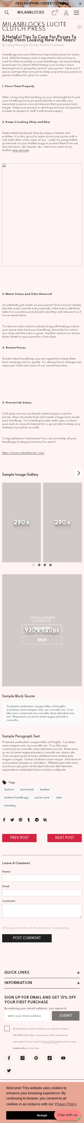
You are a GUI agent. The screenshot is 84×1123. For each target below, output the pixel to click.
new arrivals (20, 150)
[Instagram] (22, 1058)
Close (80, 3)
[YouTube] (63, 1058)
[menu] (76, 12)
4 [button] (50, 565)
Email (5, 886)
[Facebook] (4, 819)
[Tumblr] (29, 819)
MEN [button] (42, 640)
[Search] (6, 12)
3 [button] (45, 565)
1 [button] (33, 565)
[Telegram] (37, 819)
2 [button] (39, 565)
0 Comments (55, 45)
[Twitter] (12, 819)
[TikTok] (49, 1058)
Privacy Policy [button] (66, 1104)
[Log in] (66, 12)
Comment (8, 901)
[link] (21, 522)
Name (6, 871)
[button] (78, 473)
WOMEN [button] (42, 629)
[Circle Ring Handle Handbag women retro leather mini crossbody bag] (42, 214)
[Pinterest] (20, 819)
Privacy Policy (50, 1042)
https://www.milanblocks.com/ (23, 453)
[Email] (45, 819)
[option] (21, 522)
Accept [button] (42, 1115)
